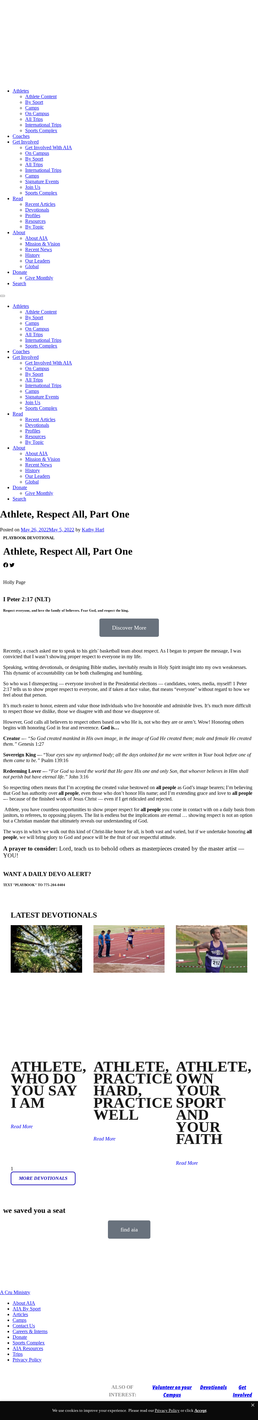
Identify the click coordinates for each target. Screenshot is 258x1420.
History (32, 255)
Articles (20, 1314)
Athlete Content (41, 96)
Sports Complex (41, 130)
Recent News (38, 249)
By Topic (34, 226)
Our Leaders (37, 260)
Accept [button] (200, 1410)
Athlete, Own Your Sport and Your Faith (213, 1102)
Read (18, 198)
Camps (32, 107)
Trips (18, 1354)
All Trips (34, 119)
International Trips (43, 124)
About (19, 232)
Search (19, 283)
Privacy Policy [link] (167, 1410)
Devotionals (37, 209)
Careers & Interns (30, 1331)
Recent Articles (40, 204)
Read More (22, 1126)
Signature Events (42, 181)
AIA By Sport (27, 1308)
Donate (20, 272)
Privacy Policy (27, 1359)
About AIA (36, 238)
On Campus (37, 113)
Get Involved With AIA (48, 147)
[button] (253, 1405)
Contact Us (24, 1325)
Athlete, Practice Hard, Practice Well (133, 1090)
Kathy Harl (93, 529)
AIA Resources (28, 1348)
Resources (35, 221)
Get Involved (26, 141)
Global (32, 266)
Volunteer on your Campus (172, 1391)
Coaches (21, 136)
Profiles (32, 215)
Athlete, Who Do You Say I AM (48, 1084)
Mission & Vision (42, 243)
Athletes (21, 90)
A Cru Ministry (15, 1292)
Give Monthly (39, 277)
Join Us (32, 187)
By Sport (34, 102)
